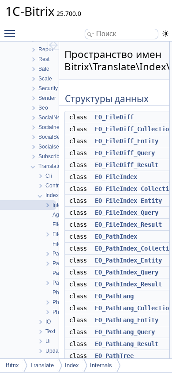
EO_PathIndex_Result (128, 284)
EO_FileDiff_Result (126, 164)
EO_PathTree (114, 355)
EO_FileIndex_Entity (128, 200)
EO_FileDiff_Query (125, 152)
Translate (42, 365)
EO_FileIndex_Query (126, 212)
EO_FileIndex (116, 176)
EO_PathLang (114, 296)
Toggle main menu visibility (11, 33)
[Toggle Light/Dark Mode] (165, 33)
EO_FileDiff (114, 117)
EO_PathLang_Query (125, 331)
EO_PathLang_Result (126, 343)
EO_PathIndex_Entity (128, 260)
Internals (101, 365)
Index (72, 365)
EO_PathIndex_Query (126, 272)
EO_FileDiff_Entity (126, 141)
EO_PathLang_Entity (126, 320)
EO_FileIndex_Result (128, 224)
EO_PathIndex (116, 236)
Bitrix (12, 365)
